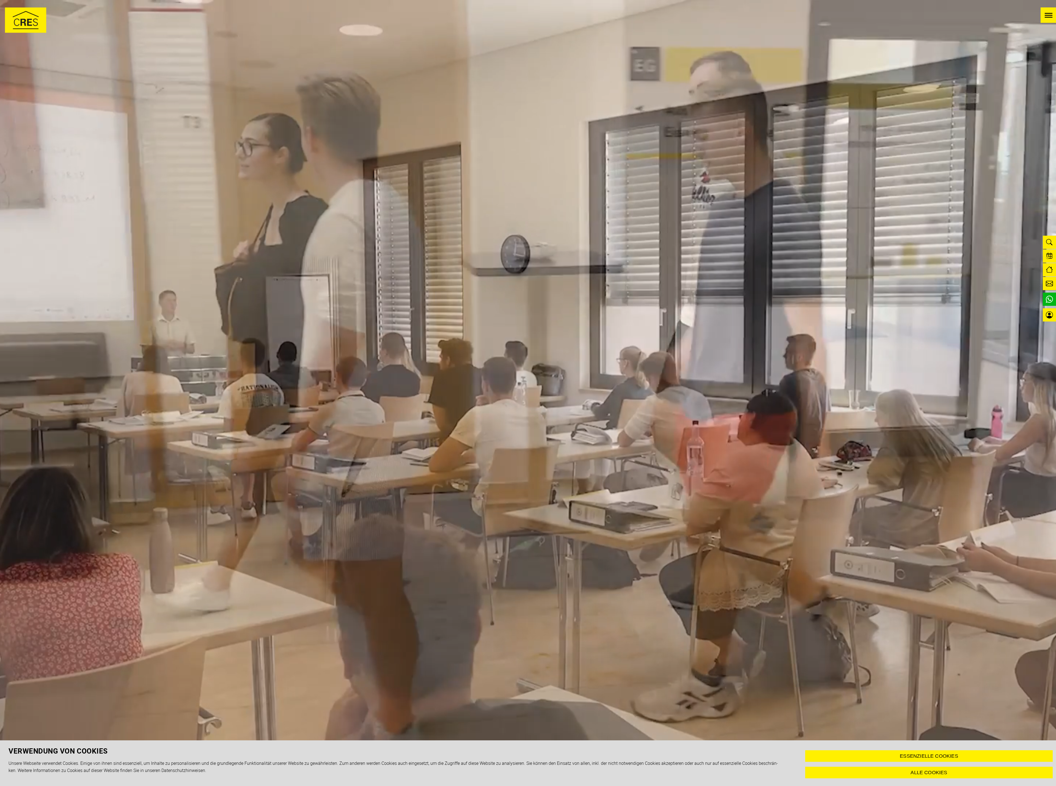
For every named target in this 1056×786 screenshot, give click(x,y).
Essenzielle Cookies (929, 756)
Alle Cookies (929, 772)
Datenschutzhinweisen (183, 770)
